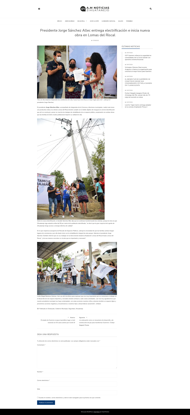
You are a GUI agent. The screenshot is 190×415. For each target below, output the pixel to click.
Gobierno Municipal (61, 308)
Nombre (40, 372)
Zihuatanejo (70, 21)
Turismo (129, 21)
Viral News (97, 412)
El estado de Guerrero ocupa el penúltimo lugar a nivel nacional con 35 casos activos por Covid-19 (58, 320)
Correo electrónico (43, 380)
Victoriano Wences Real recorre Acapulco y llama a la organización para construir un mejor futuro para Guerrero (138, 69)
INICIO (59, 21)
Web (38, 389)
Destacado (51, 308)
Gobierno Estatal (108, 21)
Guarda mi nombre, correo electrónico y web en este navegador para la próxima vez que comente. (70, 397)
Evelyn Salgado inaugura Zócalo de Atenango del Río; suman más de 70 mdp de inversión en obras (137, 95)
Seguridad (71, 308)
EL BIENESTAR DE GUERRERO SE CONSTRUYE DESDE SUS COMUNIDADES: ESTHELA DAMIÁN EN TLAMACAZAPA (138, 82)
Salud (120, 21)
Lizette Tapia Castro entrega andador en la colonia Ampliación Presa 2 (138, 106)
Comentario (41, 345)
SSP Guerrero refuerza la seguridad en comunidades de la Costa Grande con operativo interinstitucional (138, 57)
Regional (81, 21)
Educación (94, 21)
